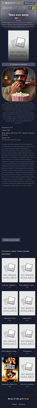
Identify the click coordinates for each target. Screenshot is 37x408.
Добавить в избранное (19, 64)
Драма (8, 133)
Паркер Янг (21, 22)
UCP (8, 138)
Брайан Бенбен (23, 25)
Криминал (5, 135)
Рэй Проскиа (12, 27)
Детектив (14, 133)
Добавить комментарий (11, 240)
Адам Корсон (29, 27)
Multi (13, 3)
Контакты (21, 404)
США (8, 130)
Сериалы (24, 133)
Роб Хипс (14, 22)
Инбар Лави (6, 22)
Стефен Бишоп (12, 25)
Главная (14, 404)
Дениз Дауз (21, 27)
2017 (19, 133)
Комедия (31, 133)
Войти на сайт (29, 3)
